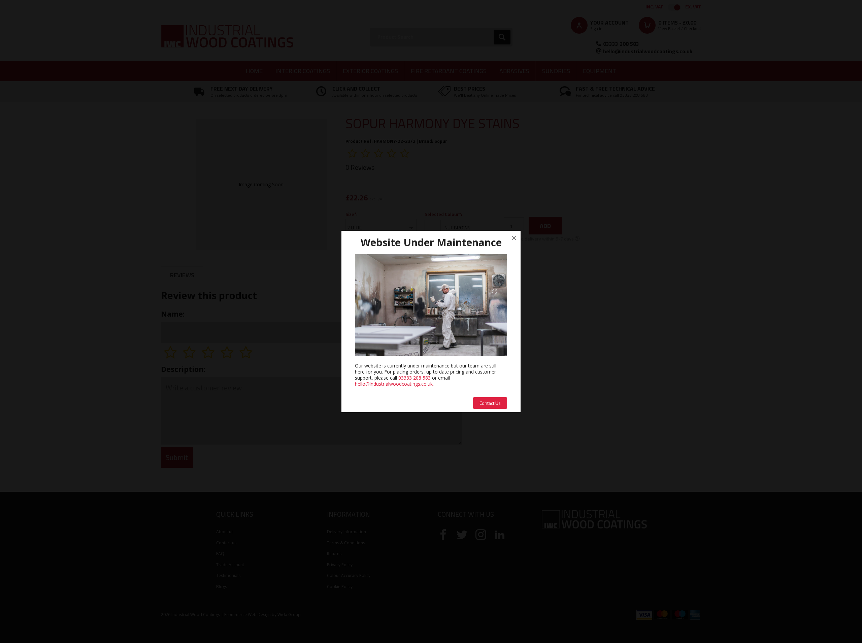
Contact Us (490, 403)
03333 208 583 (414, 378)
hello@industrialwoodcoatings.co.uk (394, 384)
